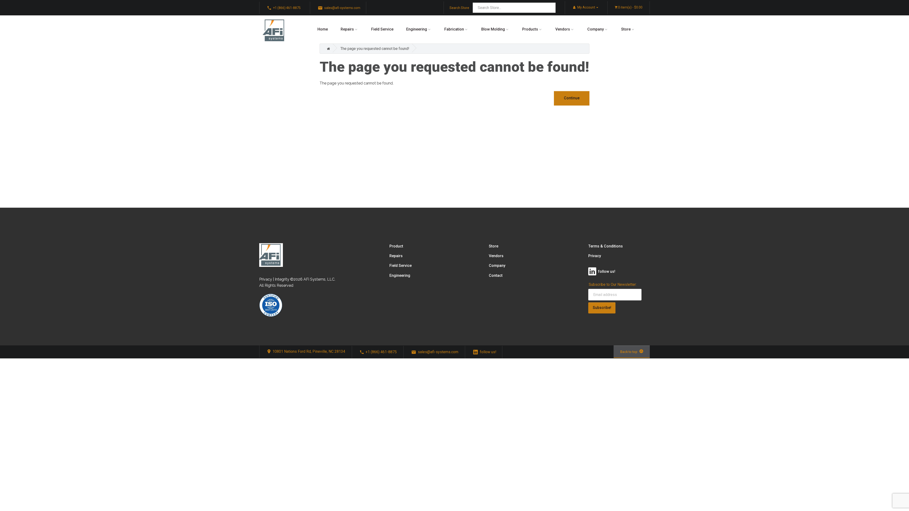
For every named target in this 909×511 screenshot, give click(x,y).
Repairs (347, 29)
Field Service (382, 29)
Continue (571, 98)
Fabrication (454, 29)
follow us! (488, 352)
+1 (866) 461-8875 (381, 352)
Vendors (562, 29)
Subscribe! (602, 307)
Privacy (594, 256)
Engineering (416, 29)
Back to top (628, 352)
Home (322, 29)
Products (530, 29)
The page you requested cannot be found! (374, 48)
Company (595, 29)
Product (396, 246)
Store (626, 29)
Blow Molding (493, 29)
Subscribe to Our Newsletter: (613, 284)
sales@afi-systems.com (438, 352)
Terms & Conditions (605, 246)
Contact (496, 275)
